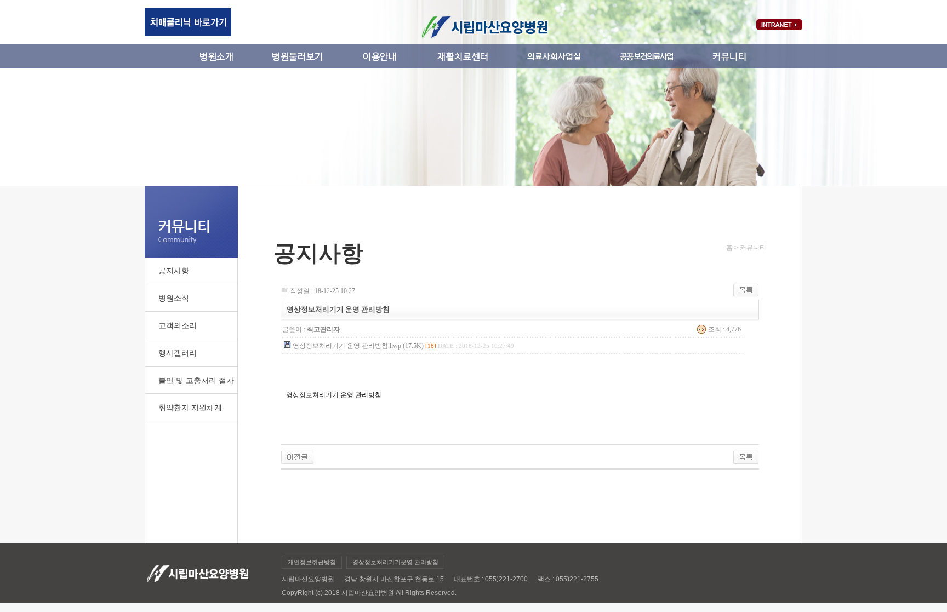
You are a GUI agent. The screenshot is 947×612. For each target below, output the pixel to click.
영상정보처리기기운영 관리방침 (395, 562)
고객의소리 (177, 325)
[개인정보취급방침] (297, 454)
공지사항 (173, 270)
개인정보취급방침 (312, 562)
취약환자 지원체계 (190, 407)
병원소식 (173, 298)
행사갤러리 (177, 352)
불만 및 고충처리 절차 (196, 380)
